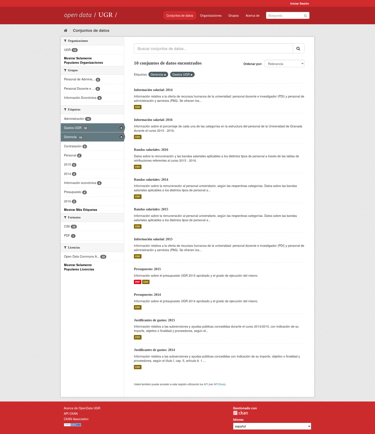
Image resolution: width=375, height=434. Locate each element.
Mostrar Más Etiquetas (80, 209)
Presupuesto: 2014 (147, 294)
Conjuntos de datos (179, 15)
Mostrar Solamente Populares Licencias (79, 267)
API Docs (219, 384)
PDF (137, 281)
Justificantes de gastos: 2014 (154, 350)
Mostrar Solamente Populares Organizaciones (83, 60)
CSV (137, 107)
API (206, 384)
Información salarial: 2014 (153, 90)
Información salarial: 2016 (153, 120)
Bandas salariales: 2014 (151, 179)
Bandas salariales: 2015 (151, 209)
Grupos (234, 15)
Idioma (238, 419)
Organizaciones (211, 15)
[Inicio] (65, 30)
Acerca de (253, 15)
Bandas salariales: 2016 (151, 149)
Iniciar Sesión (299, 3)
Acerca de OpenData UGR (82, 408)
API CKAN (71, 413)
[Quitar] (165, 74)
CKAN (240, 413)
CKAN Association (76, 419)
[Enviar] (305, 15)
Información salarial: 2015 (153, 239)
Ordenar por (252, 64)
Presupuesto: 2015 (147, 269)
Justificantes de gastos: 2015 (154, 320)
